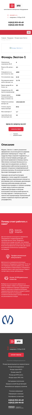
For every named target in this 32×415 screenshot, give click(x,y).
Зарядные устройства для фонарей (16, 383)
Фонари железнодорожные (16, 366)
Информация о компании (16, 393)
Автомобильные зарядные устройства (16, 386)
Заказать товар (16, 129)
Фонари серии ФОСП (16, 369)
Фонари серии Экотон (21, 38)
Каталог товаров (16, 355)
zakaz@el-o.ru (13, 15)
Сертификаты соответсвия (16, 396)
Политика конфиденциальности (16, 360)
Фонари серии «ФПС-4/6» (16, 377)
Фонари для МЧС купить (16, 375)
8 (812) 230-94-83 (16, 25)
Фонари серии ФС (16, 372)
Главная (3, 38)
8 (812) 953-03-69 (16, 22)
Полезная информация (16, 391)
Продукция (10, 38)
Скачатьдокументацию (17, 134)
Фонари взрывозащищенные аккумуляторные (16, 364)
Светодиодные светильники (16, 381)
